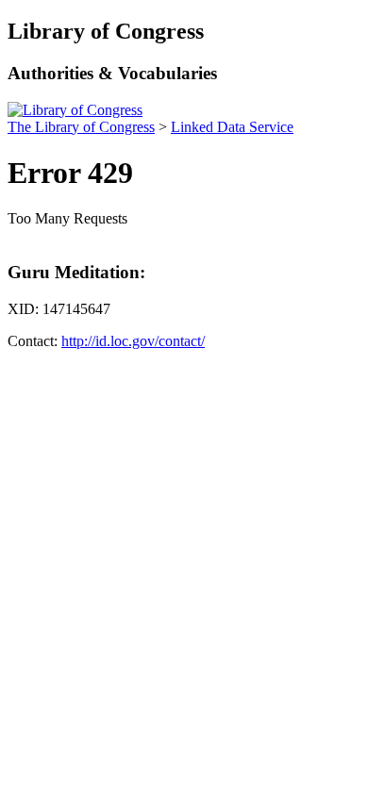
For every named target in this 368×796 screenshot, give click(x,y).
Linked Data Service (232, 127)
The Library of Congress (81, 127)
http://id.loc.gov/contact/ (133, 341)
